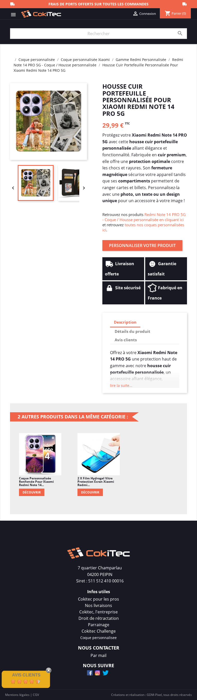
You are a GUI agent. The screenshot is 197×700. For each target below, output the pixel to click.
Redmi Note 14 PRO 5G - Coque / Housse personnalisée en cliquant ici (144, 217)
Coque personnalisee (98, 637)
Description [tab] (125, 322)
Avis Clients (26, 675)
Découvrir (32, 492)
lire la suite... (121, 385)
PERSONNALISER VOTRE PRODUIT (142, 245)
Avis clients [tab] (126, 339)
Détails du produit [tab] (132, 331)
